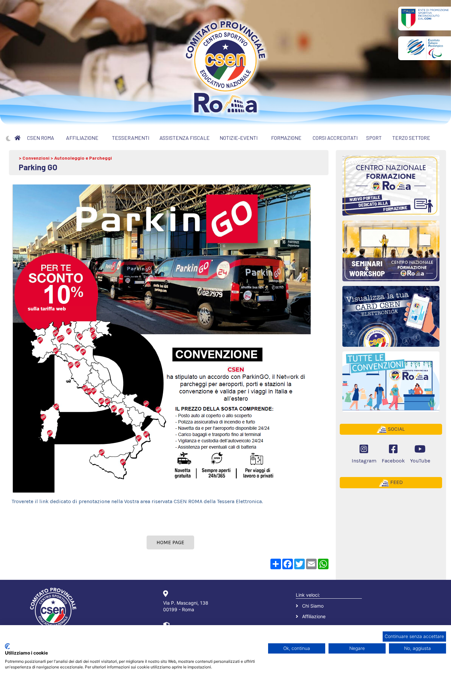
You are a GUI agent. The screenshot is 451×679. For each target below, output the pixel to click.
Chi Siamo (313, 606)
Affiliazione (314, 616)
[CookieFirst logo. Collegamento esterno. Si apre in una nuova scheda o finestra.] (7, 646)
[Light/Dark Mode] (8, 138)
